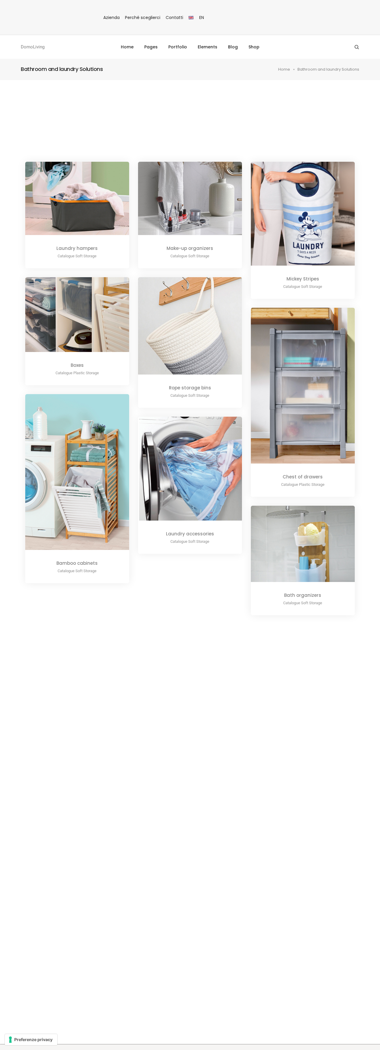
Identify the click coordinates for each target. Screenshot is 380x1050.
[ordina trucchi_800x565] (182, 203)
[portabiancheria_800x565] (69, 203)
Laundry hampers (77, 248)
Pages (151, 47)
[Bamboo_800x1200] (69, 477)
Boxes (77, 365)
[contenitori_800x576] (69, 319)
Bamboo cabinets (77, 563)
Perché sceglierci (142, 17)
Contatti (174, 17)
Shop (253, 47)
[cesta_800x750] (182, 330)
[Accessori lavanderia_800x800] (182, 473)
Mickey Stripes (302, 279)
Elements (207, 47)
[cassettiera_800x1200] (295, 390)
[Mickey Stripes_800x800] (295, 218)
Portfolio (177, 47)
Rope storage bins (190, 388)
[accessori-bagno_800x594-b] (295, 548)
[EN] (191, 17)
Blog (233, 47)
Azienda (111, 17)
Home (127, 47)
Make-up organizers (190, 248)
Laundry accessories (190, 534)
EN (201, 17)
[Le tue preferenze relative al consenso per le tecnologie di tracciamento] (31, 1039)
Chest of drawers (303, 477)
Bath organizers (302, 595)
